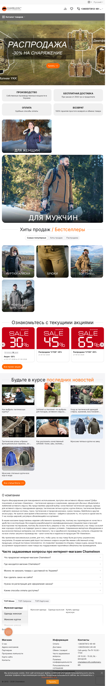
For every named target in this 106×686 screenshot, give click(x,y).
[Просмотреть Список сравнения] (65, 8)
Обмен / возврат (60, 650)
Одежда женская (13, 613)
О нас (4, 644)
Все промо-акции (12, 367)
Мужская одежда (13, 607)
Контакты (6, 660)
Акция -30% (9, 357)
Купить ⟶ (53, 66)
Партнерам (7, 650)
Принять (52, 682)
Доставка (57, 647)
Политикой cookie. (49, 677)
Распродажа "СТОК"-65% (85, 352)
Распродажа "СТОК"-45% (50, 352)
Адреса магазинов (10, 647)
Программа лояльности (12, 653)
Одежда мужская (56, 610)
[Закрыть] (101, 676)
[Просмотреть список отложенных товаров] (71, 8)
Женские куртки (12, 619)
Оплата (56, 644)
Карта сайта (7, 657)
